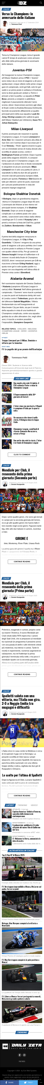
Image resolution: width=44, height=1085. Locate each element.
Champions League (11, 331)
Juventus (33, 331)
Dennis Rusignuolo (17, 484)
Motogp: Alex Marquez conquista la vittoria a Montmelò (20, 924)
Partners (22, 1061)
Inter (24, 331)
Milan (5, 333)
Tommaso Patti (16, 24)
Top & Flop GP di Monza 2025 (13, 855)
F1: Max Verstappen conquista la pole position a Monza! (20, 961)
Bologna (33, 329)
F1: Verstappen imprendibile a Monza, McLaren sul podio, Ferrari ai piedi (21, 887)
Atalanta (22, 329)
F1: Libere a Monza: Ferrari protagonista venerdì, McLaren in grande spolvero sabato (21, 997)
